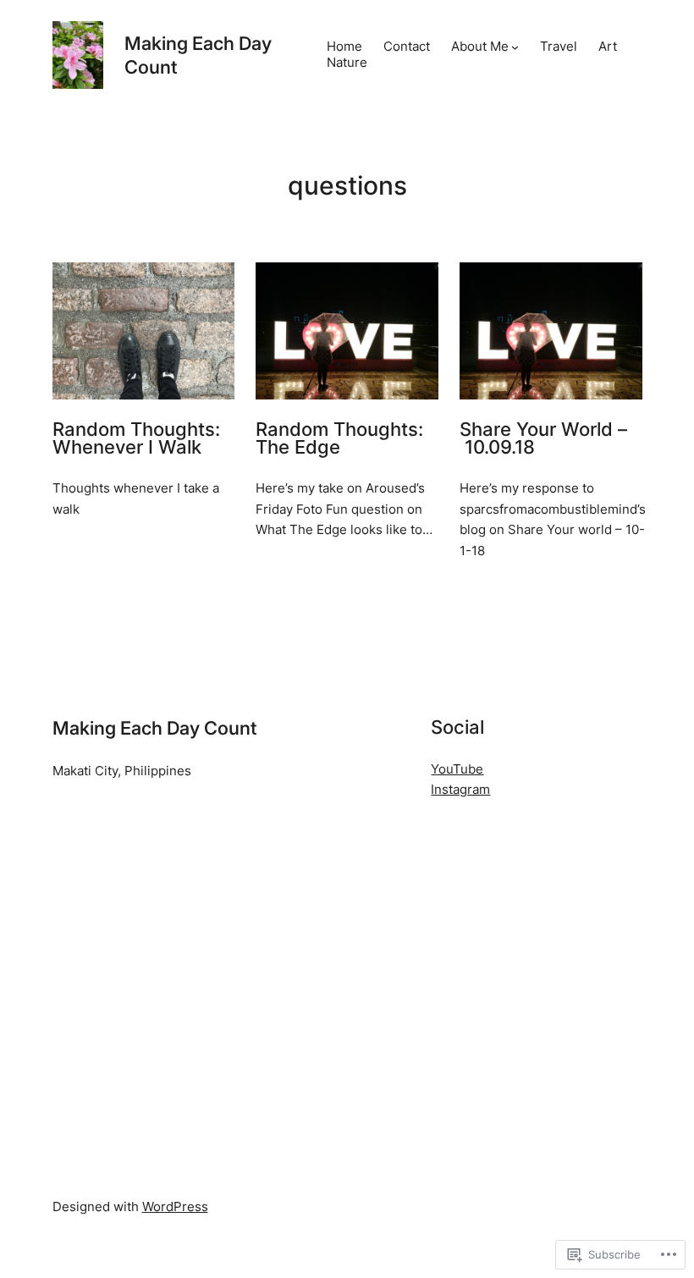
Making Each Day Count (154, 728)
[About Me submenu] (515, 47)
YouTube (457, 769)
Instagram (460, 789)
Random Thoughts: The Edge (339, 439)
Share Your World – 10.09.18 (543, 439)
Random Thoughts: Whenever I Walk (136, 439)
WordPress (175, 1207)
